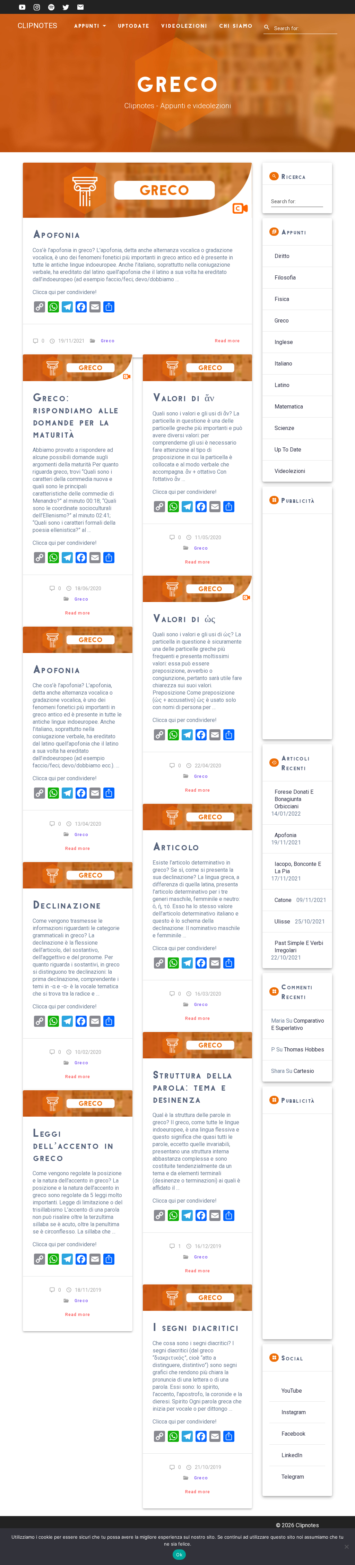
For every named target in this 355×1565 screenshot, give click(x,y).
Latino (282, 385)
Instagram (294, 1412)
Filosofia (285, 277)
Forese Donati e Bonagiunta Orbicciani (294, 799)
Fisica (282, 299)
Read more (227, 340)
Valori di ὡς (184, 618)
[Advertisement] (297, 627)
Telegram (293, 1476)
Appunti (86, 26)
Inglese (284, 342)
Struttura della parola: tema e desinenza (192, 1086)
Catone (283, 900)
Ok (179, 1554)
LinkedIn (292, 1455)
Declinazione (67, 904)
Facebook (293, 1433)
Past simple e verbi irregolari (299, 947)
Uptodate (133, 26)
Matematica (289, 406)
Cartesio (304, 1071)
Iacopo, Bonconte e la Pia (298, 868)
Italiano (283, 363)
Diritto (282, 256)
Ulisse (282, 921)
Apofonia (56, 233)
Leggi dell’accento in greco (73, 1144)
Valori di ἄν (183, 397)
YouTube (292, 1390)
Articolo (176, 846)
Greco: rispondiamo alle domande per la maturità (76, 415)
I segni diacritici (196, 1327)
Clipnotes (37, 25)
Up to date (288, 449)
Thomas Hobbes (304, 1049)
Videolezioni (184, 26)
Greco (107, 340)
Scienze (284, 428)
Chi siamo (235, 26)
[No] (346, 1546)
